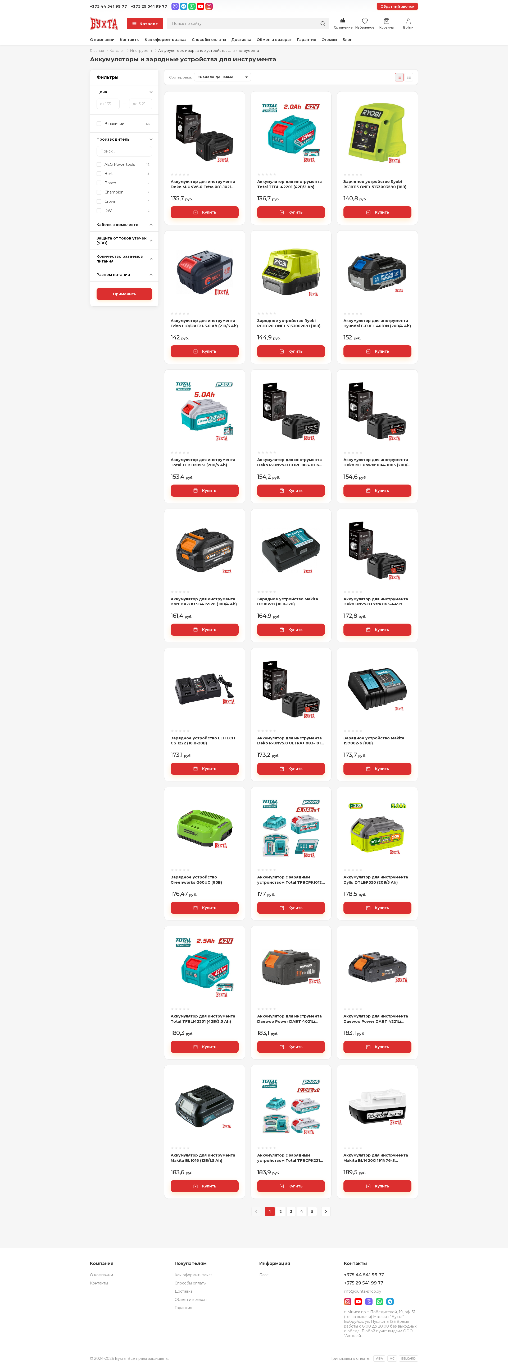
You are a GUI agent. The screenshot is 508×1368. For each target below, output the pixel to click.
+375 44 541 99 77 (108, 6)
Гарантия (306, 39)
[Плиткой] (399, 77)
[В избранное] (235, 120)
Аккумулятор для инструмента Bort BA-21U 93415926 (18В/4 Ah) (204, 602)
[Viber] (175, 6)
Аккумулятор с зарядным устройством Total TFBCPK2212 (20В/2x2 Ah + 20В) (289, 1158)
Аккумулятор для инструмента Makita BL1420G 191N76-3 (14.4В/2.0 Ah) (375, 1158)
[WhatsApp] (192, 6)
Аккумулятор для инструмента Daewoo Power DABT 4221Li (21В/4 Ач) (375, 1019)
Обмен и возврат (274, 39)
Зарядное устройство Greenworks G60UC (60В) (196, 880)
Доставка (241, 39)
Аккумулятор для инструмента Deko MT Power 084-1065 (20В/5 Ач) (376, 462)
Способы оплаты (209, 39)
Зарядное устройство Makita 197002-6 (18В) (373, 741)
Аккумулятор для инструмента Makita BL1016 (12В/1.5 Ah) (203, 1158)
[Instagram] (209, 6)
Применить (124, 294)
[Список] (409, 77)
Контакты (129, 39)
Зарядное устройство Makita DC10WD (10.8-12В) (287, 602)
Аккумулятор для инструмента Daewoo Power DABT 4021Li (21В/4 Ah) (289, 1019)
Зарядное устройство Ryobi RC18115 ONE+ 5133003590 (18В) (374, 184)
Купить (209, 212)
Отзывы (329, 39)
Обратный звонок (397, 6)
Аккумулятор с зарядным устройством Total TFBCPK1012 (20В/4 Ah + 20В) (289, 880)
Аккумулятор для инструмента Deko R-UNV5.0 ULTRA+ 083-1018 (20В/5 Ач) (290, 741)
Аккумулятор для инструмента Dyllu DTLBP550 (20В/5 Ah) (375, 880)
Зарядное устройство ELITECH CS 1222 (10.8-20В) (203, 741)
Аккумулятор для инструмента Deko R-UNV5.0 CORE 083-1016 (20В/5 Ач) (289, 462)
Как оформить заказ (166, 39)
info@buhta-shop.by (362, 1291)
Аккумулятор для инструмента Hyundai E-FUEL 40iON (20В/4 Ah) (377, 323)
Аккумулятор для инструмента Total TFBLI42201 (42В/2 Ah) (289, 184)
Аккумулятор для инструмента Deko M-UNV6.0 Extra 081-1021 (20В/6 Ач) (203, 184)
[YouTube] (200, 6)
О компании (102, 39)
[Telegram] (183, 6)
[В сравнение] (235, 106)
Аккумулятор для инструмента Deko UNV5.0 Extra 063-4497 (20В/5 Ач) (375, 602)
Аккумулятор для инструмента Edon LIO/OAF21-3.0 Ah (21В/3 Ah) (204, 323)
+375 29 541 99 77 (149, 6)
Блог (347, 39)
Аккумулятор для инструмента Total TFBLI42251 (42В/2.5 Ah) (203, 1019)
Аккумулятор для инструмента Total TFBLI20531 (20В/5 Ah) (203, 462)
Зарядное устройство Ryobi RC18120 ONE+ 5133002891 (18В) (288, 323)
